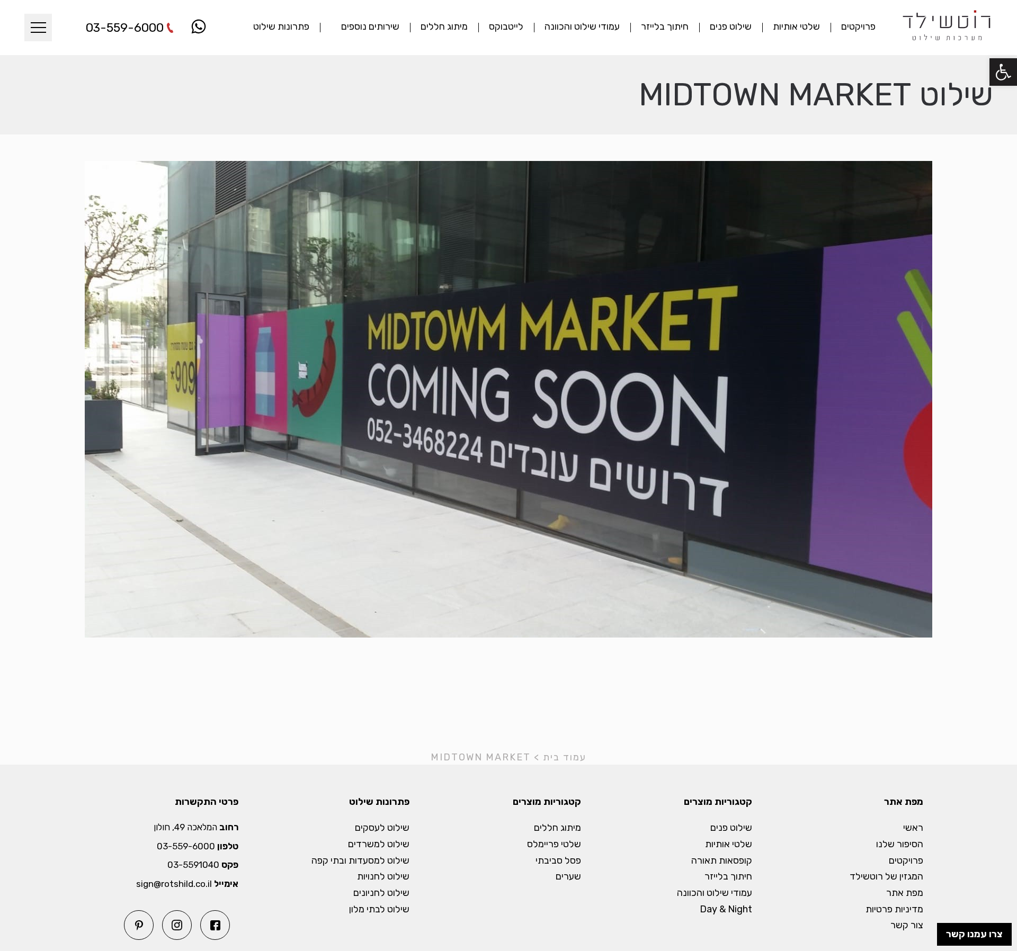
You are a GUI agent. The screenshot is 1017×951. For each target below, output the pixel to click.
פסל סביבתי (558, 860)
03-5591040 (193, 865)
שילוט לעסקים (382, 827)
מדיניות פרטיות (894, 909)
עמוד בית (564, 757)
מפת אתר (904, 893)
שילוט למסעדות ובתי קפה (360, 860)
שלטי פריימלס (554, 844)
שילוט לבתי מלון (379, 909)
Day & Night (726, 909)
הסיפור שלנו (899, 844)
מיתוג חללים (444, 26)
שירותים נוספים (370, 26)
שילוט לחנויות (383, 876)
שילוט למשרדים (378, 844)
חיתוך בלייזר (665, 26)
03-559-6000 (125, 27)
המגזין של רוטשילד (886, 876)
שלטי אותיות (796, 26)
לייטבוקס (506, 26)
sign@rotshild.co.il (174, 884)
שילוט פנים (731, 26)
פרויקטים (858, 26)
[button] (1003, 72)
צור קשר (906, 925)
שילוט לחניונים (381, 893)
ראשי (913, 827)
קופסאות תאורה (721, 860)
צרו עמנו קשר (974, 934)
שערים (568, 876)
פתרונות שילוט (281, 26)
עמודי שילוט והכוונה (582, 26)
